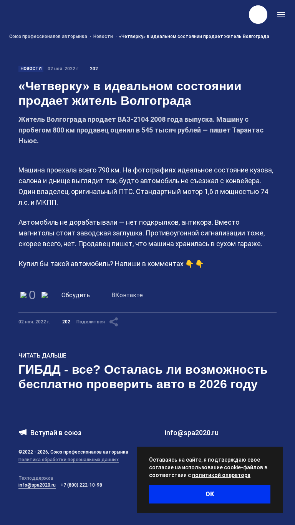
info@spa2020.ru (37, 485)
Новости (30, 68)
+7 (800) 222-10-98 (81, 485)
